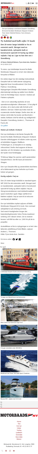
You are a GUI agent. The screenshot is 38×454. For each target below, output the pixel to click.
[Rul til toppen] (35, 451)
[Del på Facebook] (14, 239)
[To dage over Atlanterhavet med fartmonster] (19, 285)
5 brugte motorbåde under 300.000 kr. (11, 348)
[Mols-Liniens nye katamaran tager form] (19, 310)
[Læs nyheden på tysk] (5, 37)
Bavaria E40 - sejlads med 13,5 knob (11, 399)
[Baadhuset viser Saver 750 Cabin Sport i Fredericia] (19, 361)
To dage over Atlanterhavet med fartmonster (13, 297)
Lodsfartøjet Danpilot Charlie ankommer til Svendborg (16, 271)
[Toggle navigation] (37, 3)
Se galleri (4, 126)
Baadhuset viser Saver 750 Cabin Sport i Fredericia (15, 373)
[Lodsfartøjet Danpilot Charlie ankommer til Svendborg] (19, 259)
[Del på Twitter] (17, 239)
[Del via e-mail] (20, 239)
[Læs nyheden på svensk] (11, 37)
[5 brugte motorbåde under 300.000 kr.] (19, 336)
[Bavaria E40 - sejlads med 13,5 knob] (19, 387)
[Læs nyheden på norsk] (8, 37)
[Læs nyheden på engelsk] (2, 37)
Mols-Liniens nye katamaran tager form (12, 322)
